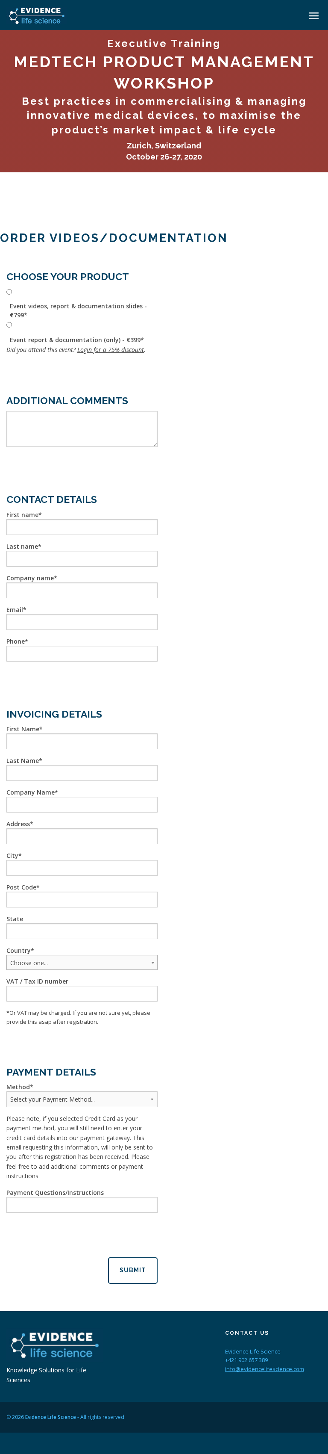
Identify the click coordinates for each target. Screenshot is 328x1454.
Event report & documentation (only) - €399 (75, 340)
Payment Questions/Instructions (55, 1192)
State (14, 919)
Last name (22, 546)
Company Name (30, 792)
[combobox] (82, 962)
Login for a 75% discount (110, 350)
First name (22, 515)
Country (18, 950)
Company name (30, 578)
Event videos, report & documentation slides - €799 (78, 310)
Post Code (21, 887)
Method (18, 1087)
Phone (15, 641)
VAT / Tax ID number (37, 981)
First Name (22, 729)
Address (18, 824)
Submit (133, 1270)
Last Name (22, 761)
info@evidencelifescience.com (264, 1369)
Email (14, 610)
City (12, 855)
